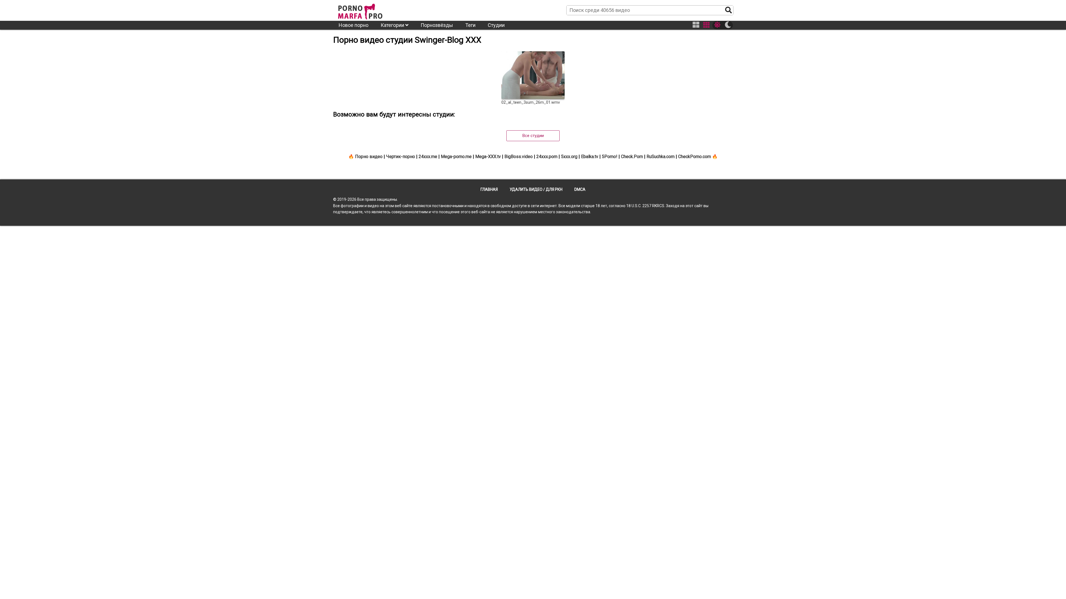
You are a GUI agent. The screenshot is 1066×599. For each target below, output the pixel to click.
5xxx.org (569, 156)
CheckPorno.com (694, 156)
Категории (393, 25)
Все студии (533, 135)
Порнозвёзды (437, 25)
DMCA (579, 189)
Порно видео (369, 156)
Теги (470, 25)
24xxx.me (428, 156)
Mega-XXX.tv (488, 156)
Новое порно (353, 25)
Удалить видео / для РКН (536, 189)
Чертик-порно (400, 156)
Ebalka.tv (589, 156)
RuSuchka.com (661, 156)
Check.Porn (632, 156)
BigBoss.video (518, 156)
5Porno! (609, 156)
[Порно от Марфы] (368, 10)
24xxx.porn (546, 156)
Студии (496, 25)
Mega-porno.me (456, 156)
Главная (489, 189)
